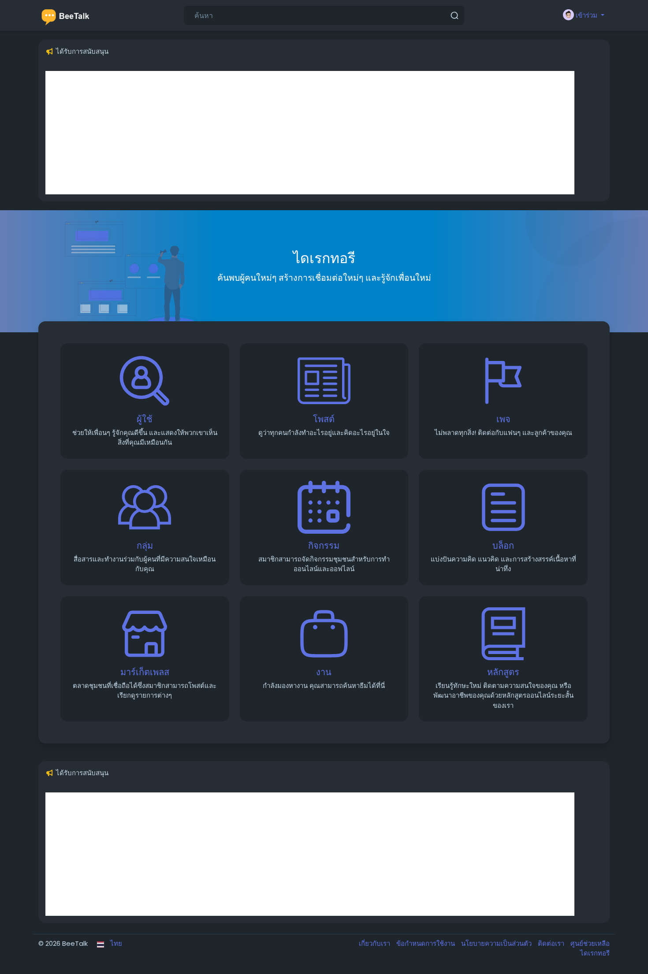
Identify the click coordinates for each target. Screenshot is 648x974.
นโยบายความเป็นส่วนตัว (497, 943)
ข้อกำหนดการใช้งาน (426, 943)
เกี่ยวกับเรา (375, 943)
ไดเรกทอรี (595, 953)
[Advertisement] (309, 132)
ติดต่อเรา (552, 943)
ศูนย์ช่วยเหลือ (590, 943)
